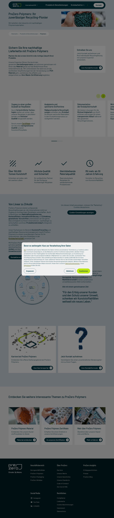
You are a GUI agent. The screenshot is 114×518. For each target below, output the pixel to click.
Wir (25, 250)
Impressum (27, 265)
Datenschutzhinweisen (72, 263)
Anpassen (30, 271)
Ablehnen (70, 271)
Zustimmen (83, 271)
